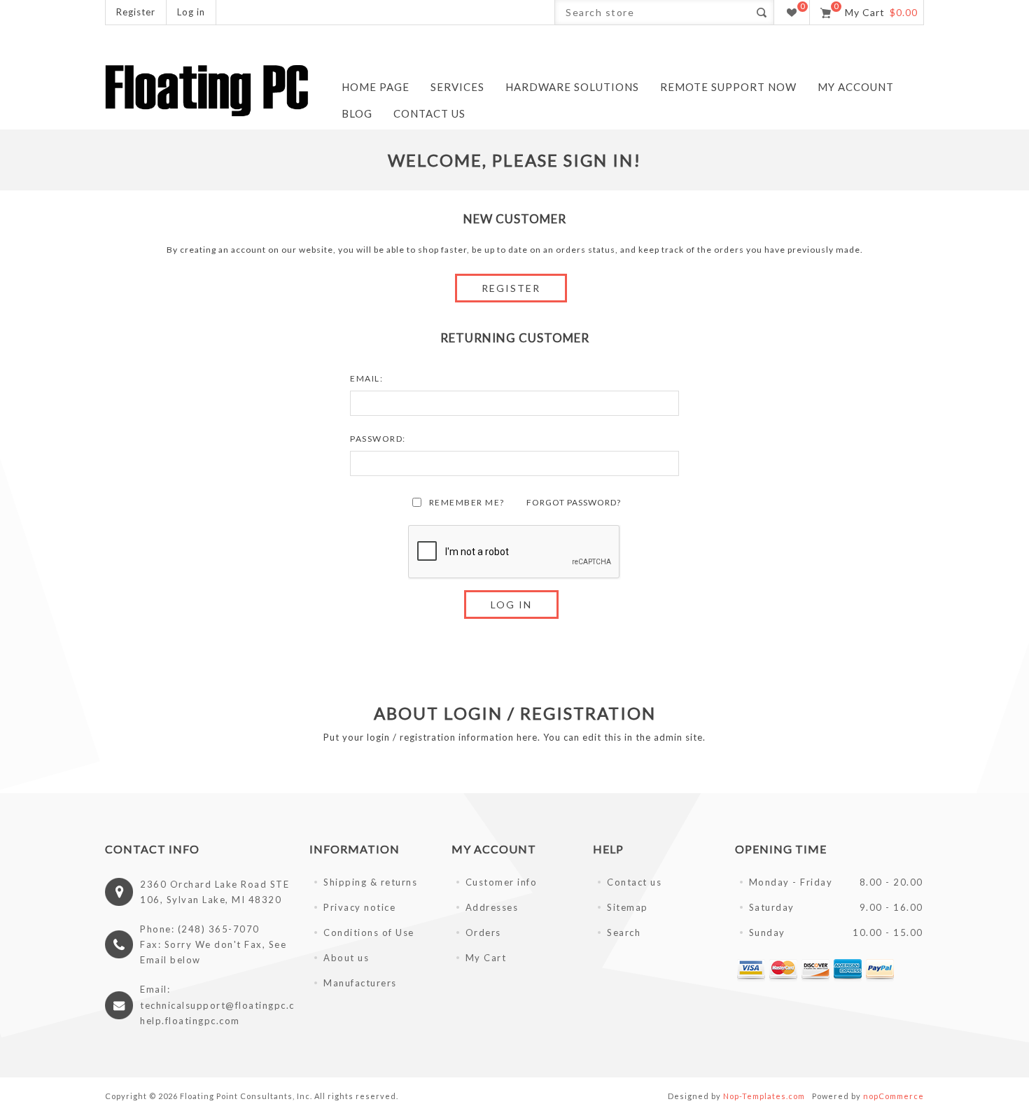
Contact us (634, 882)
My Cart (486, 957)
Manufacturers (360, 982)
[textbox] (652, 12)
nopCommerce (893, 1095)
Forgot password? (573, 502)
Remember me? (467, 502)
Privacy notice (359, 907)
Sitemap (627, 907)
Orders (483, 932)
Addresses (492, 907)
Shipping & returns (370, 882)
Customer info (501, 882)
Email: (366, 378)
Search (623, 932)
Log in (191, 12)
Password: (378, 438)
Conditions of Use (368, 932)
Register (135, 12)
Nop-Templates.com (764, 1095)
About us (346, 957)
